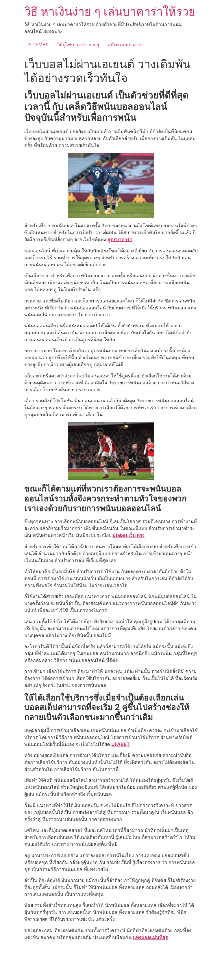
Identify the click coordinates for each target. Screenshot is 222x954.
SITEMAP (39, 44)
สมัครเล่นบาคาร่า (126, 44)
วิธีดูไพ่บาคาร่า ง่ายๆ (78, 44)
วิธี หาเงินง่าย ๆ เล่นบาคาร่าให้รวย (109, 11)
